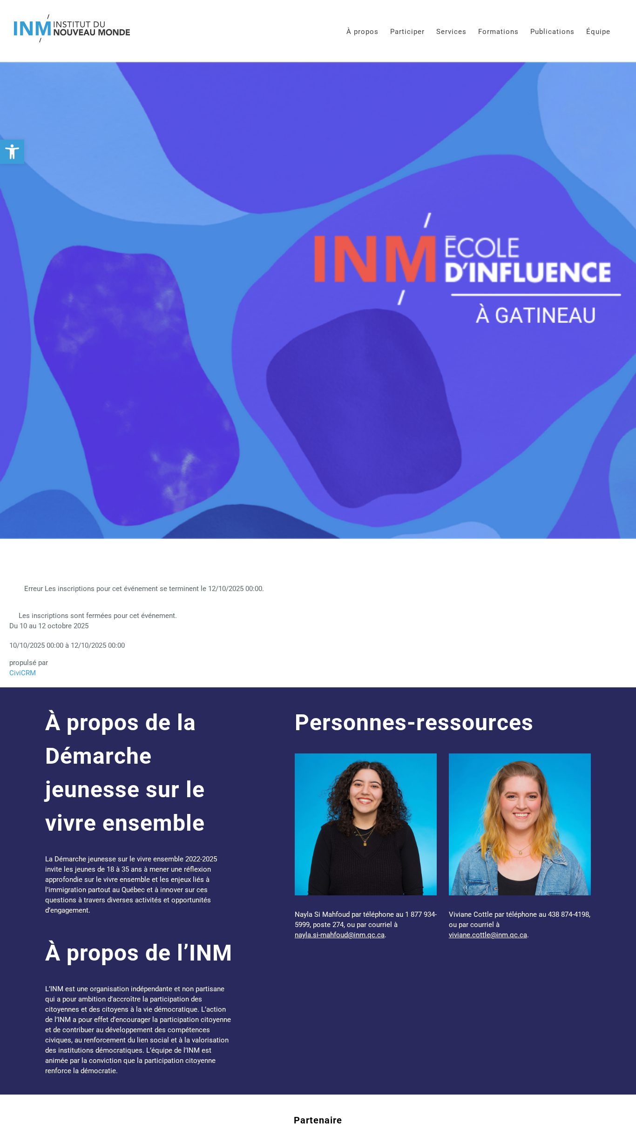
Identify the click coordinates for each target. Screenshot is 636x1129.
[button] (12, 152)
